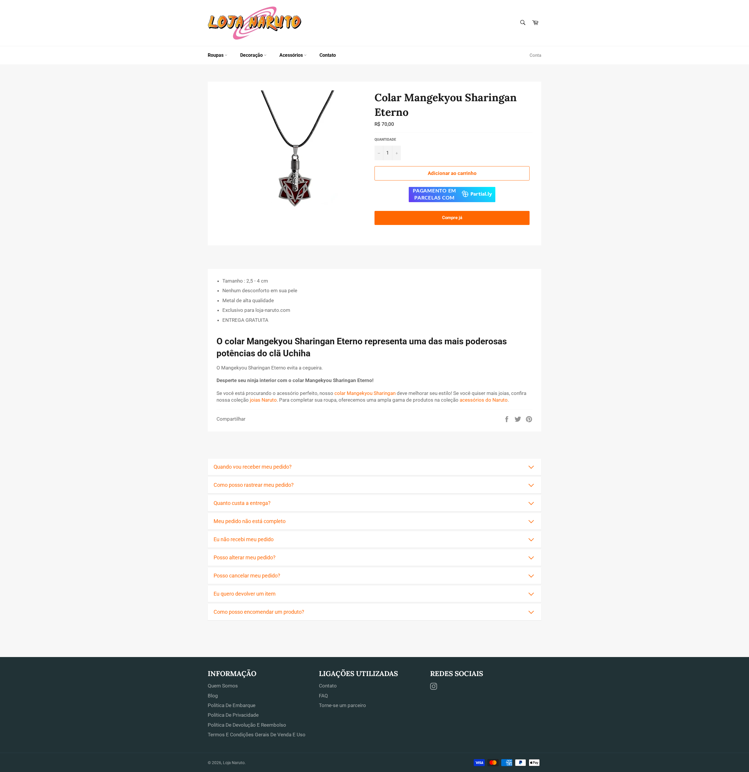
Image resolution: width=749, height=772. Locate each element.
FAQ (323, 696)
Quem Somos (223, 686)
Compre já (452, 217)
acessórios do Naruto (484, 400)
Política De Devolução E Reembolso (247, 725)
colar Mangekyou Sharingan (365, 393)
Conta (535, 55)
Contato (327, 55)
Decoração (252, 55)
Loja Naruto (234, 762)
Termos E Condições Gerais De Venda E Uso (256, 734)
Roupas (216, 55)
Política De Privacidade (233, 715)
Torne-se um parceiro (342, 705)
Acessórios (291, 55)
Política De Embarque (231, 705)
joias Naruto (263, 400)
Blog (213, 696)
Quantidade (385, 139)
